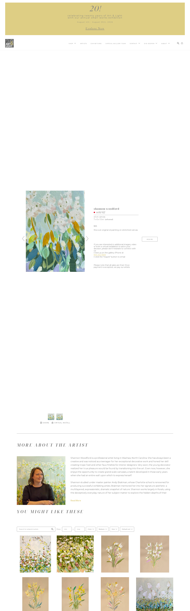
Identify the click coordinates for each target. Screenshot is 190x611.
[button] (72, 43)
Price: (59, 529)
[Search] (178, 43)
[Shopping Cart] (182, 43)
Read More (76, 500)
